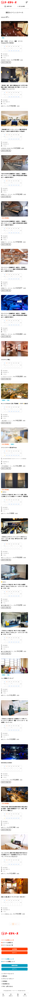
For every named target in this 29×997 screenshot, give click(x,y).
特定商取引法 (6, 984)
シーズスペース (14, 990)
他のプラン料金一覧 (6, 62)
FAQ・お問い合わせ (8, 986)
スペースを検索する (8, 942)
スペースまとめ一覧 (8, 945)
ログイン (14, 952)
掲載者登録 (15, 965)
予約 (18, 995)
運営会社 (5, 976)
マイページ (25, 995)
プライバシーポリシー (8, 978)
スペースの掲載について (9, 961)
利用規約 (5, 981)
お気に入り (11, 995)
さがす (3, 995)
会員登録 (14, 949)
